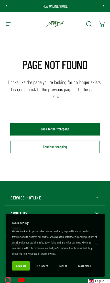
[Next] (102, 6)
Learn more (84, 266)
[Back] (7, 6)
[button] (99, 281)
